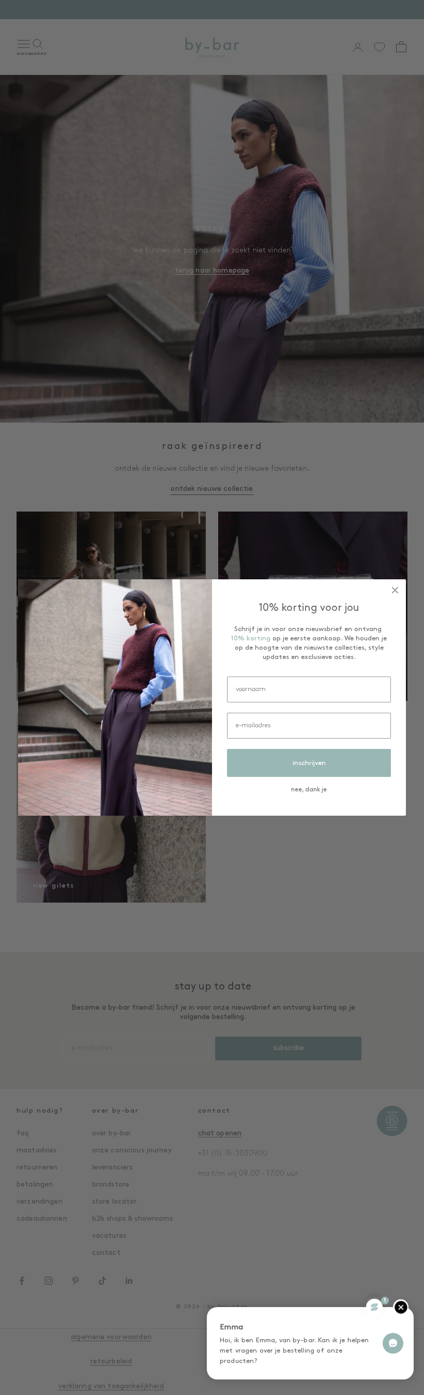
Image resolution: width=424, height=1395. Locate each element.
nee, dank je (309, 790)
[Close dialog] (395, 590)
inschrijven (309, 763)
